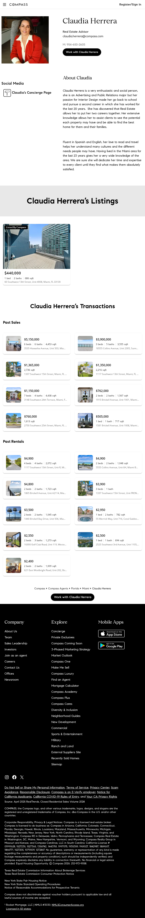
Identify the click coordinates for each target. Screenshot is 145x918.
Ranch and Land (62, 746)
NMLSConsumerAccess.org (68, 904)
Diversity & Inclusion (64, 710)
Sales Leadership (16, 643)
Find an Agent (60, 679)
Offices (9, 673)
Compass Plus (60, 698)
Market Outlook (61, 655)
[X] (23, 776)
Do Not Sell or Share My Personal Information (35, 787)
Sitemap (56, 764)
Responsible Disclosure (35, 792)
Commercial (59, 728)
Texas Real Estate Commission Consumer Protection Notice (39, 873)
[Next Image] (66, 246)
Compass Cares (61, 704)
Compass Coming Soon (66, 643)
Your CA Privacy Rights (101, 796)
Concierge (58, 631)
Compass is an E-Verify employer (73, 792)
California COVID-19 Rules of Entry (56, 796)
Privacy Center (100, 787)
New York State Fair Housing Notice (26, 880)
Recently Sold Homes (65, 758)
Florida (75, 588)
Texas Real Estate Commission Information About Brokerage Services (45, 870)
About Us (11, 631)
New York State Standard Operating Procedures (32, 884)
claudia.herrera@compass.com (83, 36)
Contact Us (12, 667)
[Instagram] (8, 776)
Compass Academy (64, 692)
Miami (85, 588)
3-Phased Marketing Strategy (70, 649)
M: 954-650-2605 (74, 44)
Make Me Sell (60, 667)
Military (56, 740)
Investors (10, 649)
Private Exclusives (62, 637)
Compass (39, 588)
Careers (10, 661)
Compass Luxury (62, 673)
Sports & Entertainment (66, 734)
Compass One (60, 661)
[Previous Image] (8, 246)
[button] (4, 4)
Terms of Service (77, 787)
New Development (63, 722)
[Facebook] (16, 776)
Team (8, 637)
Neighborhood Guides (65, 716)
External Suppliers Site (66, 752)
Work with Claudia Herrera (82, 52)
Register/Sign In (130, 4)
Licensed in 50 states (18, 908)
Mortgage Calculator (65, 685)
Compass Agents (58, 588)
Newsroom (12, 679)
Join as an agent (16, 655)
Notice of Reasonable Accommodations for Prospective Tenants (42, 887)
